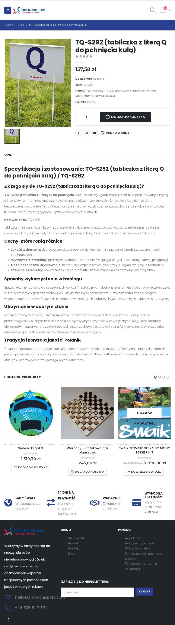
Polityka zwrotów (138, 548)
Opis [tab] (8, 154)
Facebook (78, 133)
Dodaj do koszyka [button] (32, 467)
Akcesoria (96, 90)
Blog (71, 553)
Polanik (90, 101)
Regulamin (133, 538)
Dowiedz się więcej (146, 471)
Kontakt (74, 548)
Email (94, 133)
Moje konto (76, 538)
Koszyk (73, 543)
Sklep (21, 24)
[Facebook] (8, 620)
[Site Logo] (29, 10)
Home (9, 24)
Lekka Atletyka (84, 95)
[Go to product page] (30, 413)
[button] (7, 10)
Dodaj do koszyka (128, 117)
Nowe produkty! (105, 95)
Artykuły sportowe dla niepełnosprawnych (130, 90)
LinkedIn (86, 133)
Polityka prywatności (140, 543)
